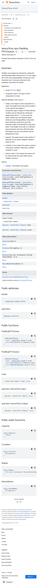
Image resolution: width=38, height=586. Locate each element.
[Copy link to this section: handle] (9, 294)
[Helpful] (13, 18)
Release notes (6, 556)
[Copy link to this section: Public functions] (20, 325)
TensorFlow (5, 15)
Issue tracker (5, 553)
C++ (29, 15)
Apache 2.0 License (30, 513)
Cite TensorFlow (6, 565)
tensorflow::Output (11, 201)
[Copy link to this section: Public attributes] (21, 288)
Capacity (5, 241)
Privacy (9, 572)
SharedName (6, 264)
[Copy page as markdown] (22, 51)
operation (6, 205)
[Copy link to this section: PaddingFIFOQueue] (21, 331)
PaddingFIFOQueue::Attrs (14, 187)
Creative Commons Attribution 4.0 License (24, 511)
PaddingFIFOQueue (9, 175)
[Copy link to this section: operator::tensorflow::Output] (30, 404)
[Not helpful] (16, 18)
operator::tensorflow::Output (13, 230)
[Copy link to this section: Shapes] (10, 463)
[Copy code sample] (34, 298)
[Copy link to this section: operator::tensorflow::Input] (28, 389)
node (4, 218)
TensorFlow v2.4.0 (10, 8)
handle (4, 198)
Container (6, 248)
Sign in (33, 2)
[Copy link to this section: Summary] (13, 68)
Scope (14, 90)
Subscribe (31, 577)
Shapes (4, 255)
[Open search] (28, 2)
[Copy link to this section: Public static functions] (27, 420)
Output (8, 166)
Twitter (4, 541)
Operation (6, 208)
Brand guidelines (7, 562)
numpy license (22, 519)
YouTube (4, 544)
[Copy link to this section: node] (8, 374)
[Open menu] (3, 2)
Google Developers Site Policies (21, 515)
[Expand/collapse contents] (12, 23)
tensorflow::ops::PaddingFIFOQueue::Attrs (15, 277)
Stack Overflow (6, 559)
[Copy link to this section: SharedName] (15, 482)
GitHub (4, 538)
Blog (3, 532)
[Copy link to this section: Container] (12, 445)
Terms (4, 572)
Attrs (20, 100)
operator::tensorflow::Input (13, 225)
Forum (4, 535)
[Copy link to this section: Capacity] (11, 426)
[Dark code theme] (31, 298)
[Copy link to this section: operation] (12, 309)
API (11, 15)
